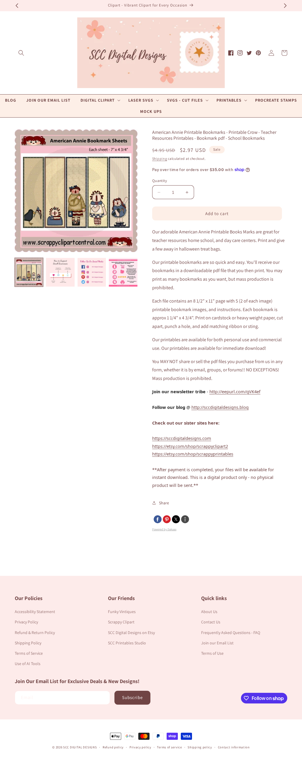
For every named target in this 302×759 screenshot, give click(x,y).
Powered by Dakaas (164, 529)
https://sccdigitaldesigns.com (181, 438)
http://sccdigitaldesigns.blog (220, 407)
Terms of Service (29, 653)
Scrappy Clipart (121, 622)
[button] (21, 52)
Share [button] (164, 503)
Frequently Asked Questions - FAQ (230, 632)
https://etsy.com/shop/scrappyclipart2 (190, 446)
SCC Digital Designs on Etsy (131, 632)
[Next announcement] (285, 5)
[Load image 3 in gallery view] (92, 272)
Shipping (159, 158)
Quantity (159, 180)
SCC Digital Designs (80, 747)
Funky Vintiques (122, 611)
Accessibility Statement (35, 611)
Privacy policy (140, 747)
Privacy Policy (26, 622)
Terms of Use (212, 653)
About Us (209, 611)
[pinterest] (167, 519)
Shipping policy (200, 747)
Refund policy (113, 747)
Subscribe (132, 697)
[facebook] (158, 519)
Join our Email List (217, 643)
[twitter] (176, 519)
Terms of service (169, 747)
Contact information (234, 747)
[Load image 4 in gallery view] (123, 272)
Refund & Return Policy (35, 632)
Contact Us (210, 622)
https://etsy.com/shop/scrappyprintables (192, 454)
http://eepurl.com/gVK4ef (234, 391)
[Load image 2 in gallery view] (60, 272)
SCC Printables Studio (127, 643)
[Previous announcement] (16, 5)
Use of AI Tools (27, 663)
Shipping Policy (28, 643)
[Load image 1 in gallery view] (29, 272)
